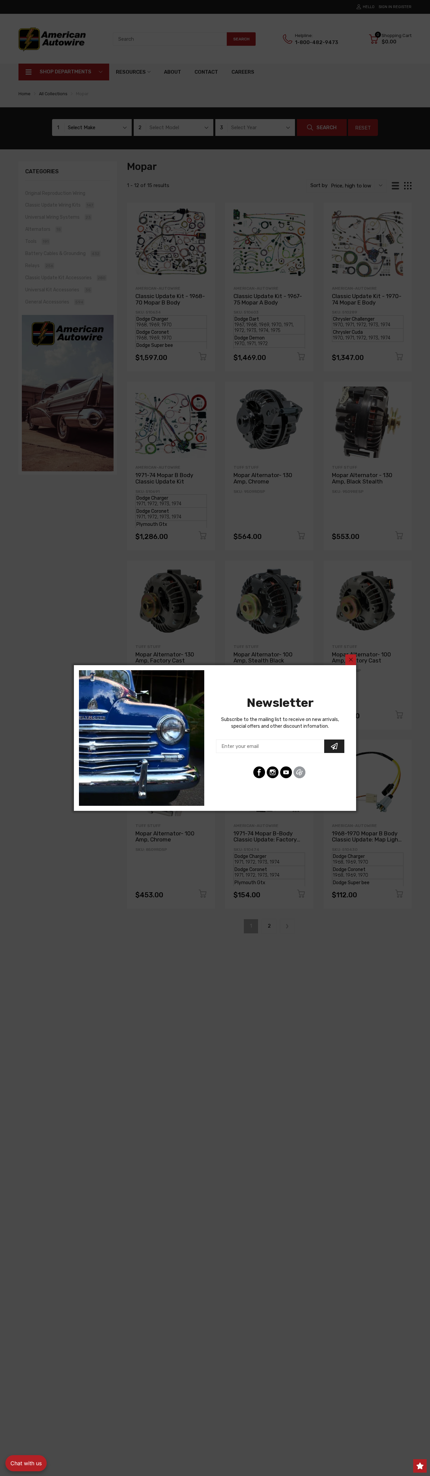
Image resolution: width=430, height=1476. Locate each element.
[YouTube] (286, 772)
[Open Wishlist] (420, 1466)
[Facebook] (259, 772)
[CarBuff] (299, 772)
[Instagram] (272, 772)
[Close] (350, 659)
